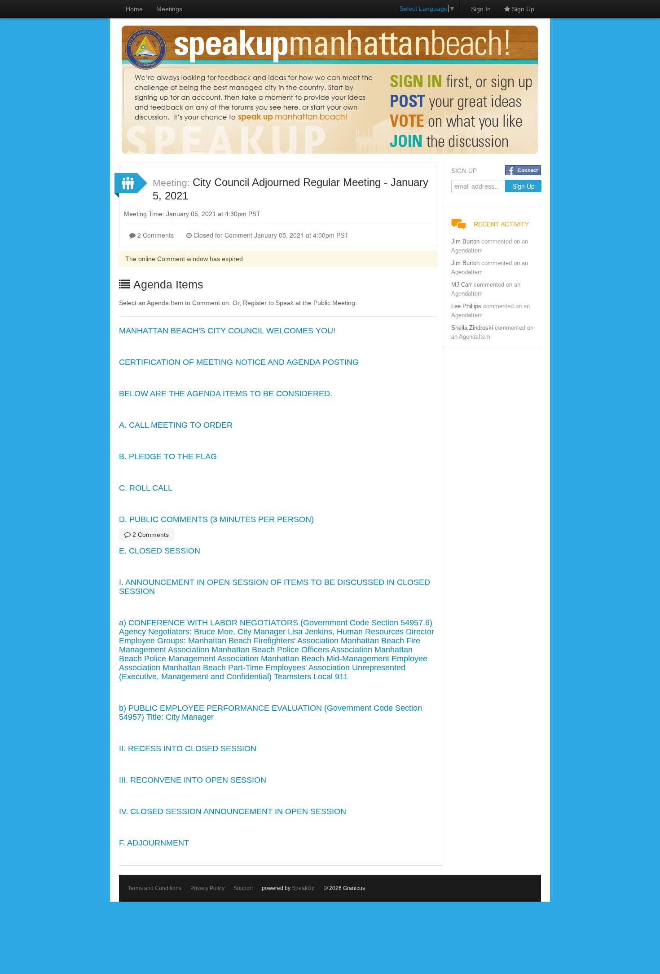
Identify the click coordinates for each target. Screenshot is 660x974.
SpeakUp (303, 888)
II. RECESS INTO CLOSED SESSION (187, 748)
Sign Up (522, 9)
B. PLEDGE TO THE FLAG (168, 456)
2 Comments (155, 234)
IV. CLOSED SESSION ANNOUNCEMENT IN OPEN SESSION (232, 811)
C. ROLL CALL (145, 487)
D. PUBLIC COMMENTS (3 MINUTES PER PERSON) (216, 519)
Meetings (169, 9)
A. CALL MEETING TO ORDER (176, 425)
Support (243, 888)
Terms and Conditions (154, 888)
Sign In (481, 9)
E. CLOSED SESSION (159, 550)
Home (134, 9)
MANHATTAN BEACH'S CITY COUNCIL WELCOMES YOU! (227, 330)
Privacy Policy (207, 888)
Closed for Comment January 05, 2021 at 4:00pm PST (270, 234)
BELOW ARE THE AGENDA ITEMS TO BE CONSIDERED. (225, 393)
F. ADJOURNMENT (154, 842)
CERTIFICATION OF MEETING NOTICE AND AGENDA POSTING (239, 362)
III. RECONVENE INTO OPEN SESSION (192, 779)
